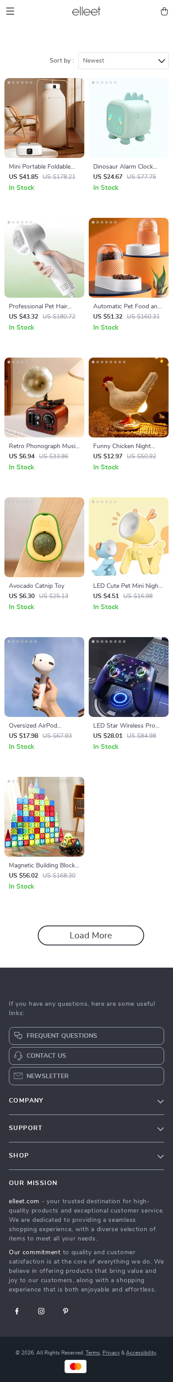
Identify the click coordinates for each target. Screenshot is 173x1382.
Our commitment (35, 1252)
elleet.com (24, 1201)
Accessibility (141, 1352)
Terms (93, 1352)
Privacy (111, 1352)
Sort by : (62, 61)
